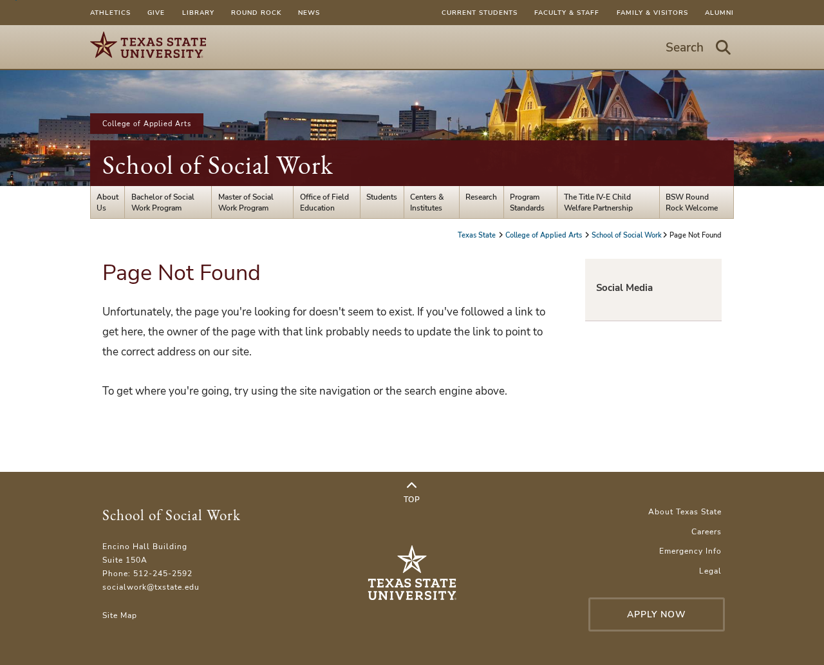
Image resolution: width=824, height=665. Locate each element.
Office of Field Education (324, 202)
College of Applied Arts (146, 123)
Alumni (719, 12)
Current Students (480, 12)
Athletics (110, 12)
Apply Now (656, 614)
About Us (107, 202)
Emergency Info (690, 550)
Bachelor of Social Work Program (162, 202)
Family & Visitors (652, 12)
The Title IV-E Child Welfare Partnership (598, 202)
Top (412, 499)
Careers (706, 531)
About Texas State (685, 511)
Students (381, 196)
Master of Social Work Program (246, 202)
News (309, 12)
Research (481, 196)
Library (198, 12)
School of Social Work (217, 165)
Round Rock (256, 12)
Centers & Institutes (427, 202)
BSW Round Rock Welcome (692, 202)
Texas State (478, 235)
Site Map (119, 615)
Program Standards (527, 202)
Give (156, 12)
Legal (710, 570)
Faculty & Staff (566, 12)
